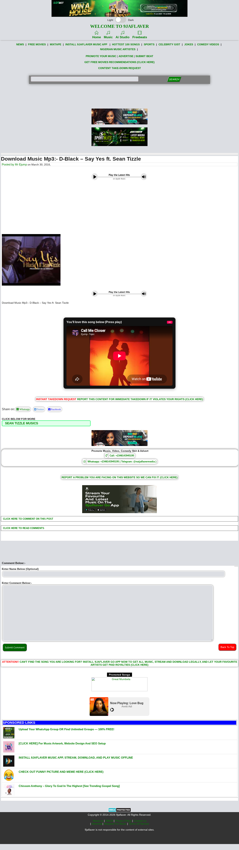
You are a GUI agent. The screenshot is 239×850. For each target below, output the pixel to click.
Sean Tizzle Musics (21, 423)
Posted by (8, 164)
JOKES (188, 44)
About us (98, 820)
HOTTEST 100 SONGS (126, 44)
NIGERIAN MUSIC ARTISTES (117, 49)
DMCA (109, 820)
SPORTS (149, 44)
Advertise (97, 823)
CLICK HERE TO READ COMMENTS (23, 528)
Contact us (140, 820)
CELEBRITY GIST (169, 44)
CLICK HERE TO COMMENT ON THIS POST (27, 518)
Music (108, 37)
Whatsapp (24, 409)
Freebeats (139, 37)
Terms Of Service (139, 823)
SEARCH (174, 79)
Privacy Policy (123, 820)
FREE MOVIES (37, 44)
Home (96, 37)
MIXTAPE (55, 44)
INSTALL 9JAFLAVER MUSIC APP (86, 44)
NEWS (20, 44)
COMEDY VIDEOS (208, 44)
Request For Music (115, 823)
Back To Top (227, 647)
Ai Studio (122, 37)
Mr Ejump (21, 164)
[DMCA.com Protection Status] (119, 811)
